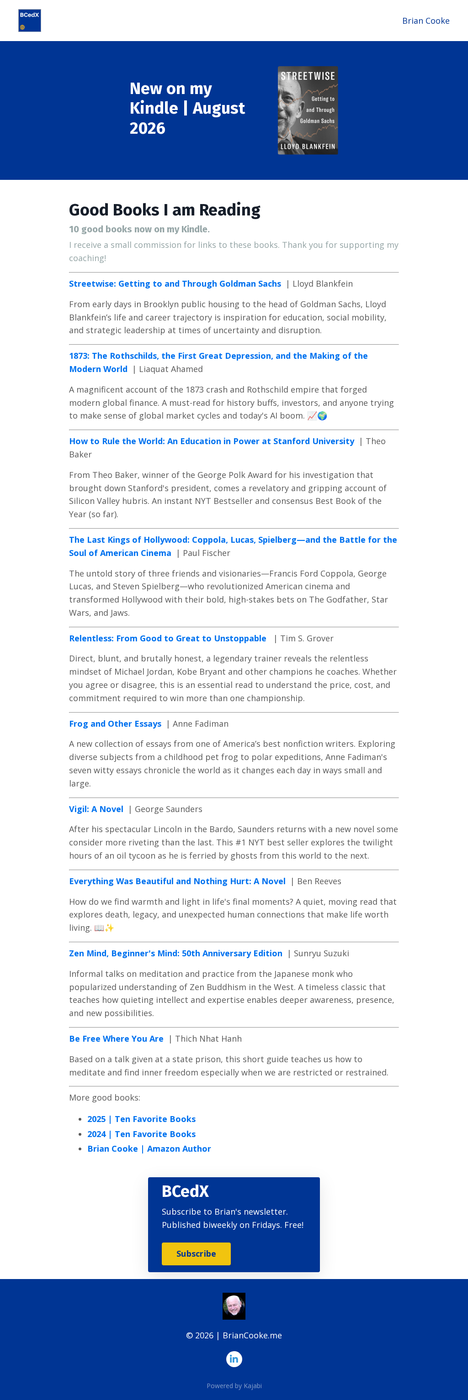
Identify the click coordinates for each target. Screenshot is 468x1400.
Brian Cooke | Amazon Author (149, 1148)
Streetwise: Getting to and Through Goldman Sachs (175, 283)
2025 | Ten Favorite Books (141, 1118)
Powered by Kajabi (234, 1385)
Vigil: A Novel (96, 808)
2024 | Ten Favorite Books (141, 1133)
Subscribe (196, 1253)
